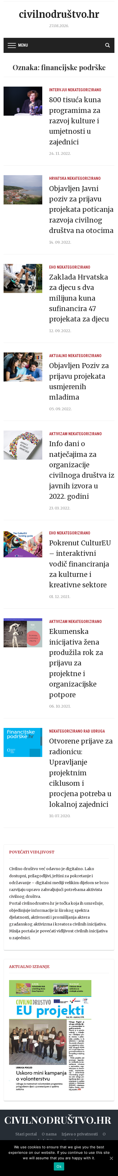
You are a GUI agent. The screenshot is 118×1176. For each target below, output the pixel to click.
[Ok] (111, 1158)
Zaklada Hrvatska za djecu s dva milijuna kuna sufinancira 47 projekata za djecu (79, 298)
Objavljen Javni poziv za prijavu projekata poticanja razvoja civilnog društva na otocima (81, 209)
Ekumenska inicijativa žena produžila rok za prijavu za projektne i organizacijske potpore (76, 663)
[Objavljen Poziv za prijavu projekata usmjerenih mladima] (23, 366)
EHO (52, 267)
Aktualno (58, 356)
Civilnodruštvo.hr (59, 14)
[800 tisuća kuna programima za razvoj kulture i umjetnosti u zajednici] (23, 100)
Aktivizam (58, 434)
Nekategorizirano (84, 90)
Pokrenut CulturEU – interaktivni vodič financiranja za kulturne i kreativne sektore (80, 564)
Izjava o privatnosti (79, 1134)
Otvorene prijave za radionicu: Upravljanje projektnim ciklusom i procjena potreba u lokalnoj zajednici (81, 772)
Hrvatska (57, 178)
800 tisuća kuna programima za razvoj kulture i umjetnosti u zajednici (75, 121)
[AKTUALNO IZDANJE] (50, 1037)
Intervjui (58, 90)
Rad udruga (94, 731)
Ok (59, 1166)
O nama (49, 1134)
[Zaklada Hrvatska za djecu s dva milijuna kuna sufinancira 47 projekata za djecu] (23, 278)
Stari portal (26, 1134)
